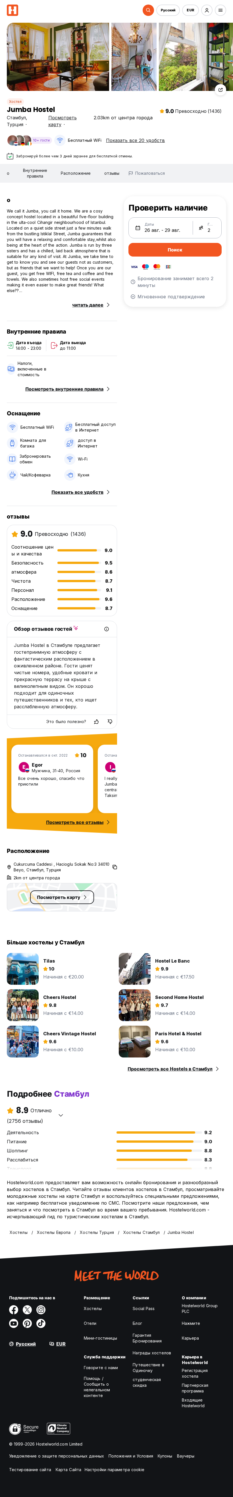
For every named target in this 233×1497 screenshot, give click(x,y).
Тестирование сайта (30, 1469)
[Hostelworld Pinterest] (27, 1323)
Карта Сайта (68, 1469)
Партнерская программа (195, 1388)
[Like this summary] (96, 721)
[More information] (106, 629)
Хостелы (93, 1308)
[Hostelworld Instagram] (40, 1309)
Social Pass (144, 1308)
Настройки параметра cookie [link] (115, 1469)
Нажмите (191, 1323)
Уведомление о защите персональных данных (56, 1456)
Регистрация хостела (195, 1373)
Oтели (90, 1323)
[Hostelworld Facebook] (13, 1309)
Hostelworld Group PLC (200, 1308)
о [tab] (8, 173)
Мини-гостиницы (100, 1338)
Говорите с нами (101, 1367)
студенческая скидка (147, 1382)
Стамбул (16, 117)
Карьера (190, 1338)
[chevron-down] (61, 1115)
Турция (15, 124)
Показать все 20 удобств (135, 140)
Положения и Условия (131, 1456)
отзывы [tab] (111, 173)
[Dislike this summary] (110, 721)
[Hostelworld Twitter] (27, 1309)
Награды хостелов (152, 1352)
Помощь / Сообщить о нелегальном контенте (97, 1387)
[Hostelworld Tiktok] (40, 1323)
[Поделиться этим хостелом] (220, 89)
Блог (137, 1323)
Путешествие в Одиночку (148, 1367)
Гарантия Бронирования (147, 1338)
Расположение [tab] (76, 173)
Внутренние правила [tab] (35, 173)
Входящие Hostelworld (193, 1403)
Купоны (165, 1456)
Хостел (15, 101)
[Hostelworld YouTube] (13, 1323)
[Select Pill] (148, 10)
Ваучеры (186, 1456)
